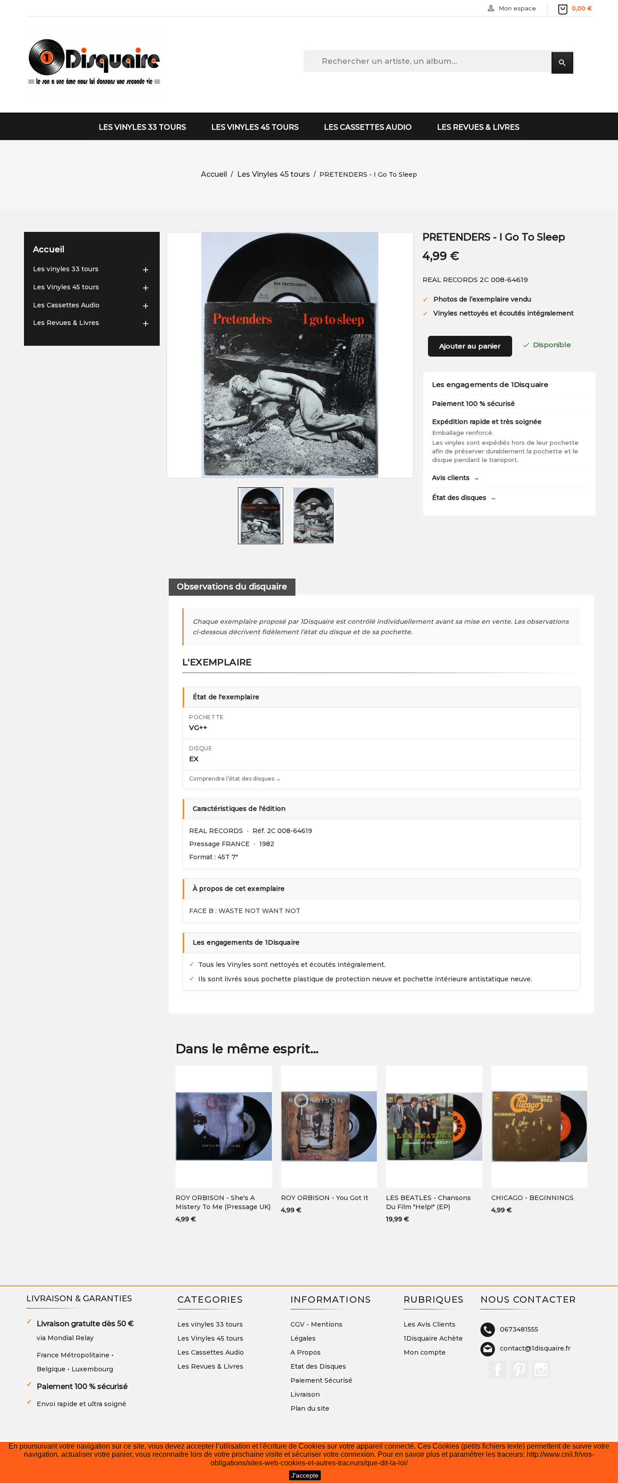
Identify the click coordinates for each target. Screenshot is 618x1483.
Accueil (48, 249)
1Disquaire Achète (433, 1338)
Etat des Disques (318, 1366)
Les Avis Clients (430, 1324)
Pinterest (519, 1370)
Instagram (541, 1370)
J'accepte (305, 1475)
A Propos (305, 1352)
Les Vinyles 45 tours (255, 127)
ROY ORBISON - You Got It (324, 1198)
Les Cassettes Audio (368, 127)
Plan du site (309, 1408)
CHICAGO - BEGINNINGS (532, 1198)
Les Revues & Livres (478, 127)
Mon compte (425, 1352)
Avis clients (456, 478)
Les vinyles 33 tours (142, 127)
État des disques (464, 498)
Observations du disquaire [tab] (232, 587)
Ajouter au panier (470, 346)
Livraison (305, 1394)
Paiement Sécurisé (321, 1380)
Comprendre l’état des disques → (235, 778)
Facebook (498, 1370)
